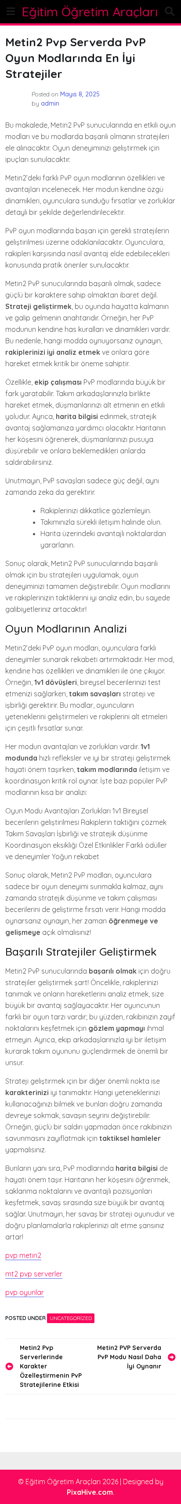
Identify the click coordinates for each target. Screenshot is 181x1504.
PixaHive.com (90, 1492)
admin (50, 103)
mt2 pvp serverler (33, 1273)
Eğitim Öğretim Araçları (90, 11)
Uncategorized (71, 1318)
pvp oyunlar (24, 1292)
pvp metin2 (23, 1255)
